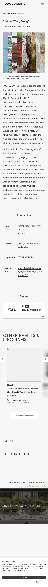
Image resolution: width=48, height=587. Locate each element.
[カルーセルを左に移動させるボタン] (2, 359)
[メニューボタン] (43, 4)
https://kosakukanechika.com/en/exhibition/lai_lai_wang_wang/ (30, 272)
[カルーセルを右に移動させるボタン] (45, 359)
